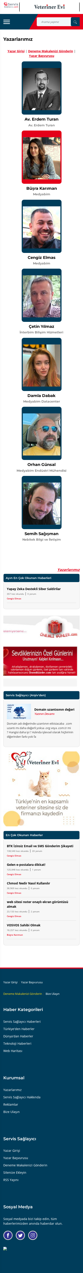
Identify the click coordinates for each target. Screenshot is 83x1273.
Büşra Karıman (15, 935)
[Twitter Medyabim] (20, 1235)
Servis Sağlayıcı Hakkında (22, 1097)
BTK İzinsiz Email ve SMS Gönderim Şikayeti (40, 846)
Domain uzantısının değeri (54, 709)
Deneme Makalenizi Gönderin (50, 51)
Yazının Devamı (44, 714)
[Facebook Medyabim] (8, 1235)
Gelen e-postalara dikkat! (26, 864)
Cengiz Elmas (14, 598)
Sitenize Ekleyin (14, 1172)
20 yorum (37, 851)
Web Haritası (12, 1051)
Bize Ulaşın (53, 994)
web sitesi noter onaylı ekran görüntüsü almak (37, 904)
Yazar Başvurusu (41, 56)
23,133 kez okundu (17, 911)
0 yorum (31, 594)
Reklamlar (10, 1104)
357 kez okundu (15, 594)
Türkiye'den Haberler (19, 1029)
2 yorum (35, 911)
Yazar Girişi (16, 51)
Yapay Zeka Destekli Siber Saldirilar (34, 589)
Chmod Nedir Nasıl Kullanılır (28, 883)
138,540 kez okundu (18, 851)
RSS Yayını (11, 1180)
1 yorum (36, 869)
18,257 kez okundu (17, 930)
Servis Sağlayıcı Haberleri (22, 1021)
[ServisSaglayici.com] (11, 4)
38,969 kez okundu (17, 888)
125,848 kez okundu (18, 869)
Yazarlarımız (68, 569)
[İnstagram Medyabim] (32, 1235)
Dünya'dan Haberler (18, 1036)
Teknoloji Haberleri (17, 1043)
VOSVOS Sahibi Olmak (24, 925)
